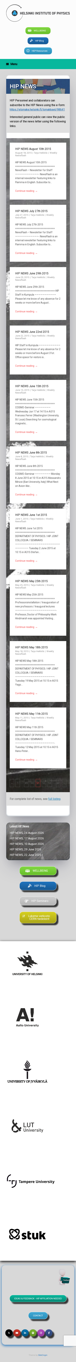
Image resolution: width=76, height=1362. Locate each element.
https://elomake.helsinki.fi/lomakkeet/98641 (37, 109)
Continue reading (26, 190)
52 (43, 783)
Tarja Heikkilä (41, 152)
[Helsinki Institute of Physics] (38, 13)
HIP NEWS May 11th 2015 (31, 713)
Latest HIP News (19, 826)
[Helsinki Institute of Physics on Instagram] (41, 1333)
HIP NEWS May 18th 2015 (31, 647)
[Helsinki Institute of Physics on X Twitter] (9, 1333)
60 (58, 783)
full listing (54, 799)
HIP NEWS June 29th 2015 (31, 273)
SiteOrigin (42, 1355)
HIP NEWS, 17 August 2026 (27, 838)
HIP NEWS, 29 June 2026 (26, 849)
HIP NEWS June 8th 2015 (31, 452)
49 (26, 783)
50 (32, 783)
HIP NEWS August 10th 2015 (33, 149)
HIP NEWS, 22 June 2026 (26, 855)
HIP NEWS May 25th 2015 (31, 581)
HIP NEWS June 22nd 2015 (32, 331)
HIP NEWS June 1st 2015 (31, 515)
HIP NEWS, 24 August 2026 (27, 833)
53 (49, 783)
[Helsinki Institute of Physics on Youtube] (17, 1333)
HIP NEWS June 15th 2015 (31, 386)
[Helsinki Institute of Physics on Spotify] (33, 1333)
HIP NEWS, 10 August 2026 (27, 844)
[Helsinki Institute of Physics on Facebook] (48, 1333)
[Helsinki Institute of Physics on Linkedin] (25, 1333)
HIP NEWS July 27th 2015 (31, 211)
